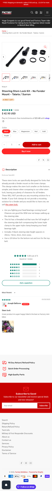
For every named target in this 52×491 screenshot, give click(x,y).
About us (5, 437)
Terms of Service (9, 453)
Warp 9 (4, 87)
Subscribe (43, 405)
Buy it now (26, 151)
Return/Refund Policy (11, 427)
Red (36, 131)
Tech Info (6, 430)
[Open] (6, 485)
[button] (7, 110)
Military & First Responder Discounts (17, 433)
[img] (6, 300)
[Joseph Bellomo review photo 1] (8, 326)
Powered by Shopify (36, 472)
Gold (44, 131)
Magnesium (25, 131)
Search (5, 420)
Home (4, 31)
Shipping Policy (8, 423)
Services (5, 443)
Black (6, 131)
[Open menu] (47, 12)
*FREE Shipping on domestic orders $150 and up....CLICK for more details (26, 3)
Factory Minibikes (21, 472)
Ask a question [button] (26, 283)
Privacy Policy (8, 447)
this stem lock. (11, 205)
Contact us (6, 440)
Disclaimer (6, 450)
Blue (14, 131)
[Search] (32, 12)
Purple (6, 136)
